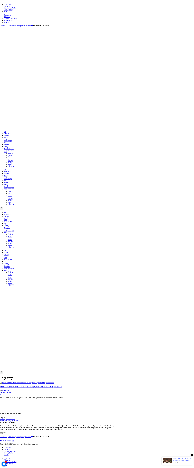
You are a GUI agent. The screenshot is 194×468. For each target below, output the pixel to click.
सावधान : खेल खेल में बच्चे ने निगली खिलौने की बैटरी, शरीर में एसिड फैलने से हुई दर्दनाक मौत (31, 387)
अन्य (5, 152)
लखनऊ (6, 135)
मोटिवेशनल (11, 166)
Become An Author (10, 8)
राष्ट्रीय (6, 137)
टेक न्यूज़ (10, 161)
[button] (1, 208)
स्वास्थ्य (10, 164)
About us (7, 6)
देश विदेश (10, 153)
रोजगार (10, 159)
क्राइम (10, 155)
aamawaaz (5, 390)
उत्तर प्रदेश (7, 133)
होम (5, 132)
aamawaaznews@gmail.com (9, 421)
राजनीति (6, 146)
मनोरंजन (6, 144)
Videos (6, 11)
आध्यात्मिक (7, 148)
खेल (5, 143)
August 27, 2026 (4, 1)
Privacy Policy (8, 10)
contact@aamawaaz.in (7, 419)
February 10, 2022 (6, 392)
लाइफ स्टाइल (8, 141)
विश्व (5, 139)
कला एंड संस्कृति (9, 150)
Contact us (7, 4)
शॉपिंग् (10, 162)
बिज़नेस (10, 157)
